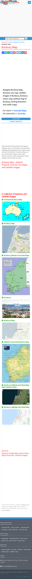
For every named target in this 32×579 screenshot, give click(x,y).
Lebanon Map (27, 549)
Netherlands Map (14, 538)
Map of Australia (13, 529)
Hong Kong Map (6, 549)
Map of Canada (15, 527)
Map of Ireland (13, 540)
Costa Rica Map (23, 529)
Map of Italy (5, 540)
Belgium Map (5, 538)
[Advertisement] (16, 21)
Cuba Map (4, 529)
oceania (15, 42)
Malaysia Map (5, 551)
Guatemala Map (25, 527)
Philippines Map (14, 551)
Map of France (23, 538)
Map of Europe (4, 533)
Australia (21, 113)
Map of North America (6, 522)
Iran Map (13, 549)
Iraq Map (19, 549)
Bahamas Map (5, 527)
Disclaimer (7, 573)
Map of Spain (21, 540)
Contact (2, 555)
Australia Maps (20, 110)
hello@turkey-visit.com (11, 566)
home (10, 42)
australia (21, 42)
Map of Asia (3, 544)
